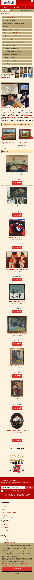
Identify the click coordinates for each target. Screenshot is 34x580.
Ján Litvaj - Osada (22, 142)
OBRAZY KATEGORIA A (8, 20)
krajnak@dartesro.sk (26, 115)
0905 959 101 (11, 117)
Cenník (4, 506)
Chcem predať (28, 7)
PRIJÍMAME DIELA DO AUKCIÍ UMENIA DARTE (14, 108)
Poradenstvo (17, 7)
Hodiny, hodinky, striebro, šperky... (12, 42)
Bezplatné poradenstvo (9, 542)
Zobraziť (18, 183)
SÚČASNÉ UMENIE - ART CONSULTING (13, 23)
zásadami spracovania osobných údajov (17, 495)
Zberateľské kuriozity (9, 60)
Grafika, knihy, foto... (11, 32)
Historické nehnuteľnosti (9, 64)
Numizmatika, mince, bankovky (11, 48)
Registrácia (28, 10)
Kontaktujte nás (7, 540)
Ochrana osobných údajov (9, 512)
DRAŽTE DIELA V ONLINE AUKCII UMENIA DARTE (17, 124)
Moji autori (5, 533)
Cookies (5, 515)
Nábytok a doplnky (8, 45)
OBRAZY (8, 17)
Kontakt (6, 7)
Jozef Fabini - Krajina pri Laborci (8, 142)
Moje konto (6, 530)
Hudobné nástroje (8, 57)
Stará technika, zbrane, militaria (11, 51)
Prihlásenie (22, 10)
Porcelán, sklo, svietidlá (11, 36)
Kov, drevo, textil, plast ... (9, 39)
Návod (4, 509)
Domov (4, 13)
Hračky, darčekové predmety (10, 54)
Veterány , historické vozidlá (10, 29)
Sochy (5, 26)
